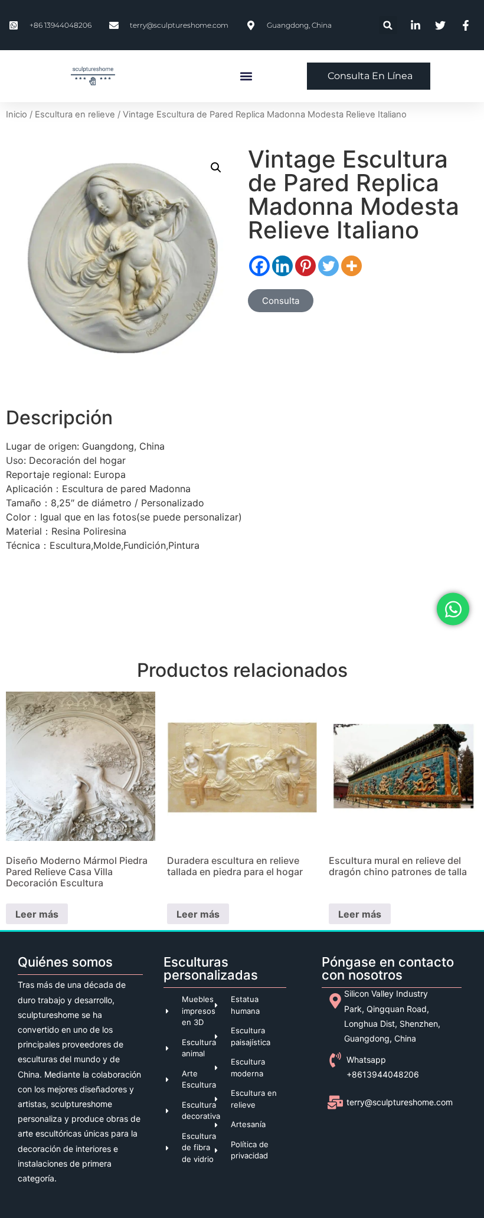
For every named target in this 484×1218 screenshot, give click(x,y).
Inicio (16, 114)
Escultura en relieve (75, 114)
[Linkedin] (282, 266)
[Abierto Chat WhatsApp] (453, 609)
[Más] (351, 266)
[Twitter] (328, 266)
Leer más (36, 914)
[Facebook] (259, 266)
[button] (388, 25)
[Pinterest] (305, 266)
